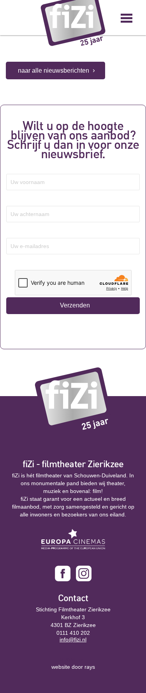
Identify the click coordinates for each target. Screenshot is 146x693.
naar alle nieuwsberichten (53, 70)
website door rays (73, 667)
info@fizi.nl (73, 639)
